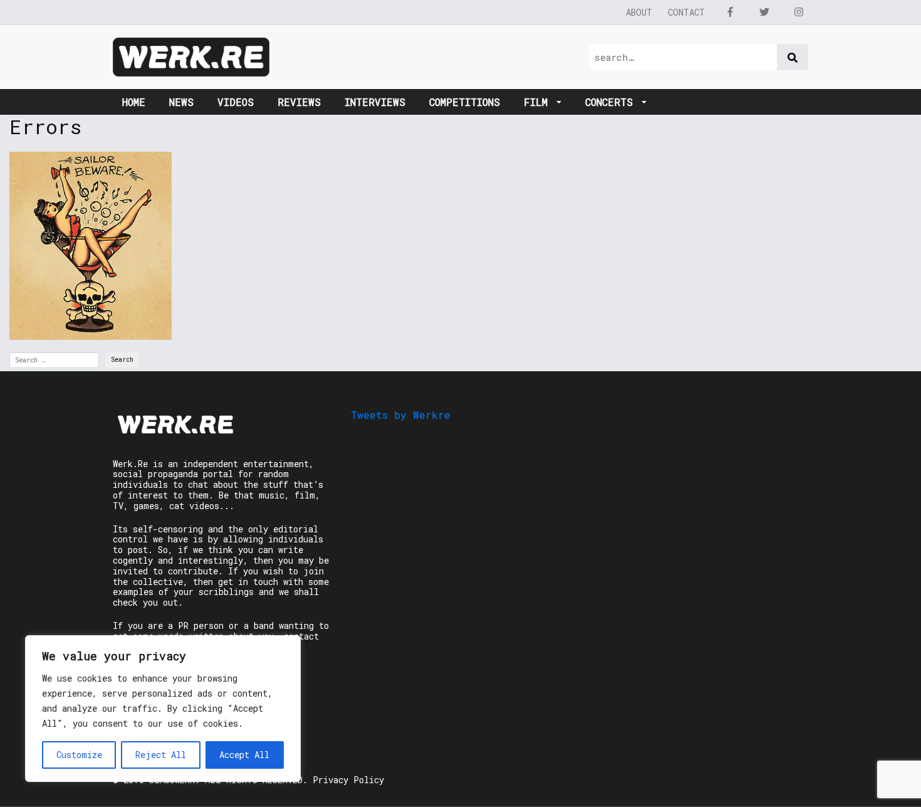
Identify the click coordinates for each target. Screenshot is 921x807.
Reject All (160, 755)
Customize (79, 755)
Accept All (244, 755)
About (639, 12)
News (181, 101)
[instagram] (798, 12)
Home (133, 101)
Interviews (375, 101)
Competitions (464, 101)
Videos (235, 101)
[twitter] (764, 12)
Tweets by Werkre (400, 414)
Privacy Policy (348, 780)
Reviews (299, 101)
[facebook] (730, 12)
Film (539, 101)
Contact (686, 12)
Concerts (612, 101)
